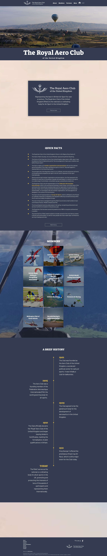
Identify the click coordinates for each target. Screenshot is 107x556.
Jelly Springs (29, 551)
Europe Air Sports (56, 194)
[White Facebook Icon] (82, 541)
